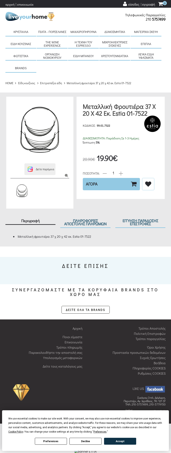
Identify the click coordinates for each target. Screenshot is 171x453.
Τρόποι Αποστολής (152, 328)
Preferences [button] (100, 431)
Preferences (50, 441)
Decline (85, 441)
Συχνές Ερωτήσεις (153, 357)
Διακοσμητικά (114, 32)
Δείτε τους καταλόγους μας (62, 366)
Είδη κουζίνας (21, 44)
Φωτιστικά (20, 56)
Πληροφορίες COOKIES (149, 368)
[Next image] (12, 158)
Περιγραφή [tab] (30, 220)
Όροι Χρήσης (156, 347)
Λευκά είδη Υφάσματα (146, 56)
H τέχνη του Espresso (83, 44)
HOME (9, 83)
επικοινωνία (25, 4)
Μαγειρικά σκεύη (146, 32)
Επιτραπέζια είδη (51, 83)
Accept (120, 441)
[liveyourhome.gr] (30, 16)
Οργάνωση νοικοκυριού (52, 56)
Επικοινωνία (73, 342)
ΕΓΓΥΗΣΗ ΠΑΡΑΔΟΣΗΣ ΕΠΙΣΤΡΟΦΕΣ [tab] (140, 222)
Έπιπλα (146, 44)
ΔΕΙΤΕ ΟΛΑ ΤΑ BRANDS (85, 310)
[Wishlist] (148, 184)
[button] (39, 169)
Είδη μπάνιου (83, 56)
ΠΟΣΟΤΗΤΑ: (91, 173)
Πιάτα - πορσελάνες (52, 32)
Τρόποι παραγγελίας (151, 339)
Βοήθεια (160, 363)
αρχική (10, 4)
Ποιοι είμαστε (72, 337)
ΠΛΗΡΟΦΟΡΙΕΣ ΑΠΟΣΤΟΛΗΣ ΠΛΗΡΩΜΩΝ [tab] (85, 222)
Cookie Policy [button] (15, 431)
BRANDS (21, 68)
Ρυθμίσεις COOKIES (152, 373)
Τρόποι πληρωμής (69, 347)
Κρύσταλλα (21, 32)
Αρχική (77, 328)
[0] (160, 4)
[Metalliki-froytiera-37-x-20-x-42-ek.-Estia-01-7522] (66, 175)
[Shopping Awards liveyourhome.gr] (22, 392)
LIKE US (139, 388)
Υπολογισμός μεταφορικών (62, 357)
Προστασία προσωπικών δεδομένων (139, 352)
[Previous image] (12, 103)
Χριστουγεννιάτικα (114, 56)
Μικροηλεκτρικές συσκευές (114, 44)
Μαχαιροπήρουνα (83, 32)
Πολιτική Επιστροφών (150, 333)
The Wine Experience (52, 44)
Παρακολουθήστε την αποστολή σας (55, 352)
